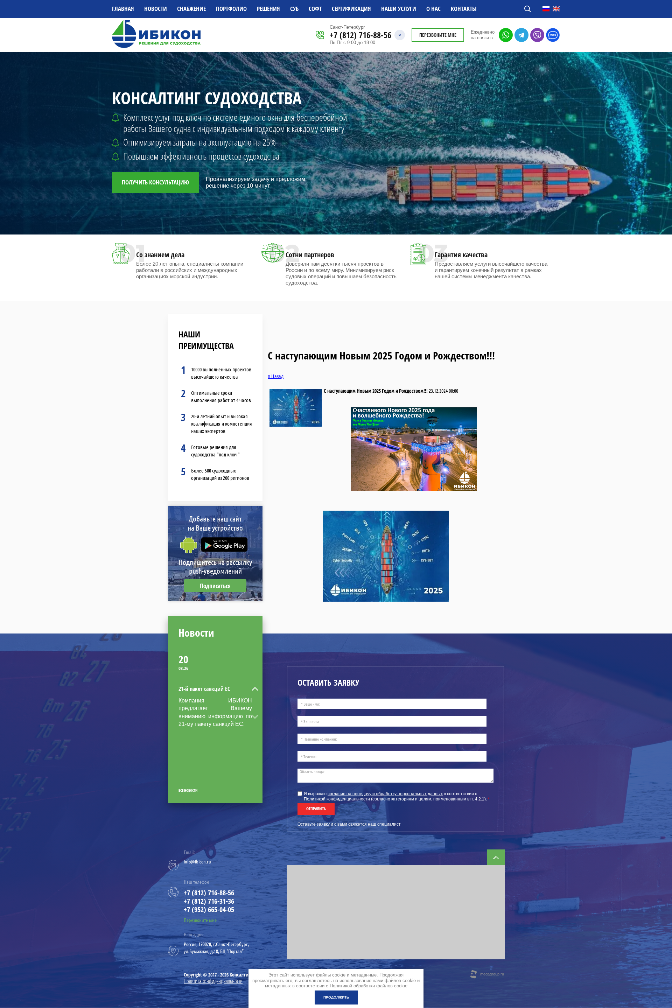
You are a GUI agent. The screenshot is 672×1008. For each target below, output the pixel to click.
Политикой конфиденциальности (337, 799)
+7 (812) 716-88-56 (360, 35)
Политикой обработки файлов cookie (368, 985)
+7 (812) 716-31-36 (209, 901)
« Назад (276, 376)
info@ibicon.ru (197, 861)
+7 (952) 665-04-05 (209, 909)
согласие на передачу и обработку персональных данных (385, 793)
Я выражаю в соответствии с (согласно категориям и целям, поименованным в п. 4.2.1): (397, 796)
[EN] (556, 9)
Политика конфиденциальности (213, 981)
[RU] (546, 9)
